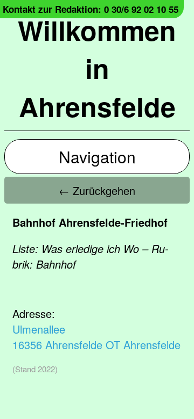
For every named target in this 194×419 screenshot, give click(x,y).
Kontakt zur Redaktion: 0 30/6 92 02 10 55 (90, 9)
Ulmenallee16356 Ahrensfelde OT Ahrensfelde (96, 336)
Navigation (97, 156)
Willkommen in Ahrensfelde (97, 68)
